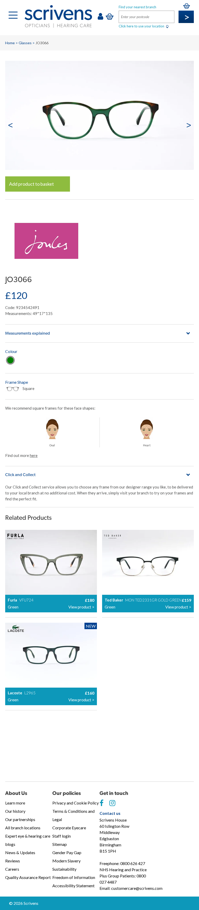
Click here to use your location (142, 26)
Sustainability (64, 869)
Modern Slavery (66, 860)
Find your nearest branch (137, 7)
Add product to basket (31, 184)
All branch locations (22, 827)
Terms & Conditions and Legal (73, 815)
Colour (11, 351)
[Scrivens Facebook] (101, 803)
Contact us (110, 813)
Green (10, 360)
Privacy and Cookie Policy (75, 802)
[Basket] (109, 16)
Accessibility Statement (73, 885)
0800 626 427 (132, 863)
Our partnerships (20, 819)
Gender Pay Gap (66, 852)
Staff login (61, 835)
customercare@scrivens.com (136, 888)
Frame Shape (16, 382)
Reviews (12, 860)
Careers (12, 869)
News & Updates (20, 852)
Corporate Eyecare (69, 827)
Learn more (15, 802)
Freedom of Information (73, 877)
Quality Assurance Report (28, 877)
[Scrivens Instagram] (112, 803)
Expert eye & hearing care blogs (27, 840)
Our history (15, 811)
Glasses (25, 43)
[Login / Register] (100, 17)
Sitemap (59, 844)
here (34, 455)
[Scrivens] (58, 16)
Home (10, 43)
